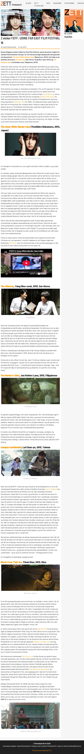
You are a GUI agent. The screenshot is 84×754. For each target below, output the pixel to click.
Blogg (28, 3)
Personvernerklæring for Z (42, 750)
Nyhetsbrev (69, 3)
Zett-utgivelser (38, 4)
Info (48, 3)
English (81, 3)
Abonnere (57, 3)
